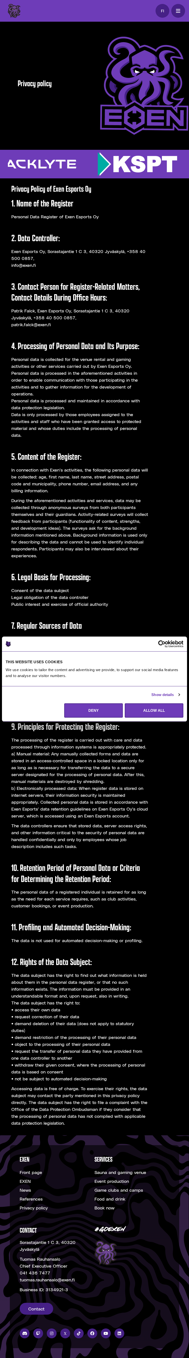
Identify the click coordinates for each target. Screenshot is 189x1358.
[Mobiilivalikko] (178, 11)
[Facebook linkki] (92, 1333)
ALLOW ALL (154, 710)
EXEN (25, 1181)
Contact (36, 1308)
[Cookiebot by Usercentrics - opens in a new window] (161, 644)
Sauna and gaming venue (120, 1172)
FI (162, 10)
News (25, 1189)
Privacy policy (34, 1207)
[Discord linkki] (25, 1333)
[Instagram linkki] (52, 1333)
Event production (111, 1181)
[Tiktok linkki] (79, 1333)
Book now (104, 1207)
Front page (31, 1172)
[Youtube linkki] (106, 1333)
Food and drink (109, 1198)
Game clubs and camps (118, 1189)
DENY (93, 710)
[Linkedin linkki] (119, 1333)
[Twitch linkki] (38, 1333)
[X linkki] (65, 1333)
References (31, 1198)
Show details (162, 695)
